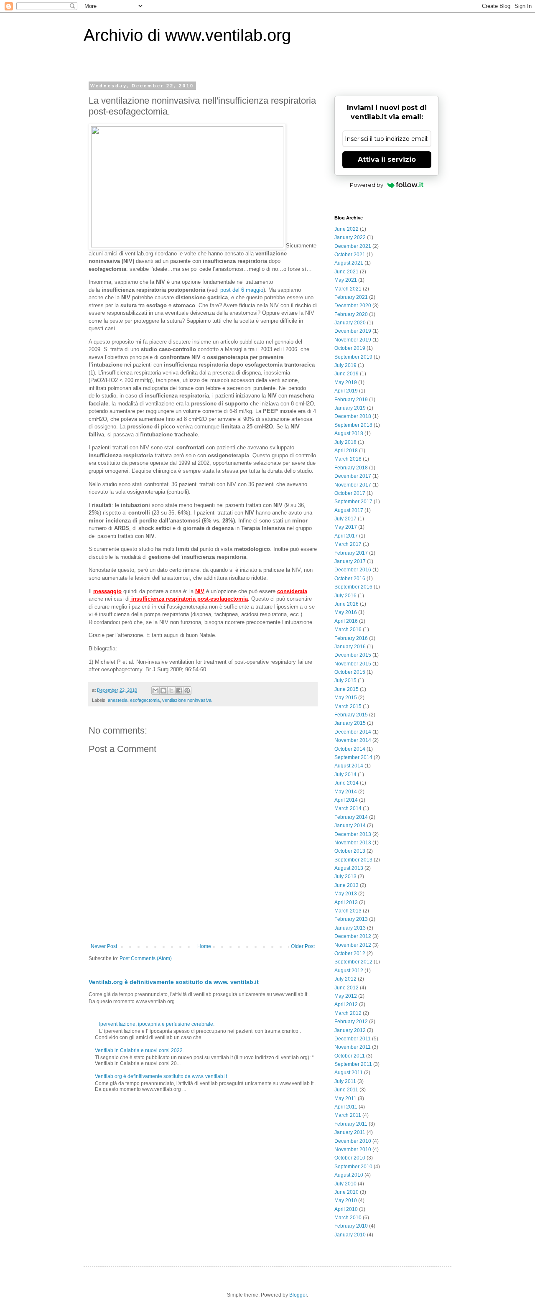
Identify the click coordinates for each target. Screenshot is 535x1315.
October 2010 (349, 1158)
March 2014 (348, 808)
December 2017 (352, 476)
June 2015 (346, 689)
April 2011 (345, 1107)
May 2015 (345, 698)
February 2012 (351, 1021)
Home (204, 946)
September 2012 (353, 962)
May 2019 (345, 382)
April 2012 (346, 1004)
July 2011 (345, 1081)
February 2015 (351, 715)
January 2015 (350, 723)
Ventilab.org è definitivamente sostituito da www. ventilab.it (174, 982)
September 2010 (353, 1167)
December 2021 (352, 246)
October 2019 (349, 348)
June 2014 (346, 783)
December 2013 (352, 834)
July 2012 (345, 979)
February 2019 (351, 400)
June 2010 (346, 1192)
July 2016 (345, 596)
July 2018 (345, 442)
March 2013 (348, 911)
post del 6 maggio (241, 290)
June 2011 (346, 1090)
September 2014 (353, 757)
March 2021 (348, 289)
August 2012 (348, 971)
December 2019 (352, 331)
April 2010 (346, 1209)
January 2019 (350, 408)
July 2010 (345, 1184)
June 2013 (346, 885)
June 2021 (346, 272)
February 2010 (351, 1226)
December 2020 (352, 305)
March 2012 (348, 1013)
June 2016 (346, 604)
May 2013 (345, 894)
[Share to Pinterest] (187, 690)
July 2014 (345, 774)
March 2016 (348, 629)
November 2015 (352, 664)
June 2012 (346, 988)
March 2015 (348, 706)
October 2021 (349, 254)
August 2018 (348, 433)
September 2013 (353, 860)
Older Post (303, 946)
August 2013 (348, 868)
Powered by (366, 184)
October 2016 (349, 578)
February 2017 (351, 553)
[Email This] (155, 690)
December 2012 (352, 936)
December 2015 (352, 655)
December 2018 (352, 416)
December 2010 (352, 1141)
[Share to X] (171, 690)
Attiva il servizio (387, 159)
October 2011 (349, 1056)
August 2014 (348, 766)
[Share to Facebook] (179, 690)
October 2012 (349, 953)
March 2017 (348, 544)
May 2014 (345, 792)
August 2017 (348, 510)
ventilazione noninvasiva (186, 700)
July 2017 (345, 519)
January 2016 (350, 647)
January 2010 (350, 1235)
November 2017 (352, 485)
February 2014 (351, 817)
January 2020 (350, 323)
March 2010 (348, 1218)
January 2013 (350, 928)
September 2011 (353, 1064)
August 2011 (348, 1072)
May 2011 (345, 1098)
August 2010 (348, 1175)
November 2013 (352, 843)
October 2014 (349, 749)
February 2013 (351, 919)
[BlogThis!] (163, 690)
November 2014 (352, 740)
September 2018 (353, 425)
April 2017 (346, 536)
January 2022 (350, 237)
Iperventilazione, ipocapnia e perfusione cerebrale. (156, 1024)
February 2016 (351, 638)
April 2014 (346, 800)
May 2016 (345, 612)
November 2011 (352, 1047)
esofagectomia (145, 700)
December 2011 (352, 1039)
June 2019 (346, 374)
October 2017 (349, 493)
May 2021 (345, 280)
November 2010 (352, 1149)
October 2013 (349, 851)
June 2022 (346, 229)
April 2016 (346, 621)
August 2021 (348, 263)
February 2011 (350, 1124)
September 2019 (353, 357)
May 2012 (345, 996)
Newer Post (104, 946)
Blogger (298, 1295)
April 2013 (346, 902)
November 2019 (352, 340)
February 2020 (351, 314)
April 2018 (346, 451)
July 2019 (345, 365)
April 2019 (346, 391)
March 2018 (348, 459)
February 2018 (351, 468)
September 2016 (353, 587)
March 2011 (347, 1115)
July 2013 (345, 876)
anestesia (117, 700)
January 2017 (350, 561)
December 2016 (352, 570)
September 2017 (353, 502)
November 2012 (352, 945)
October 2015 (349, 672)
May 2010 (345, 1200)
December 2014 (352, 732)
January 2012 (350, 1030)
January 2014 (350, 825)
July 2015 (345, 680)
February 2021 (351, 297)
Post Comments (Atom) (146, 958)
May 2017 (345, 527)
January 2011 (349, 1132)
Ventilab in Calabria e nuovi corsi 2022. (139, 1050)
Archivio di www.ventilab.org (187, 35)
